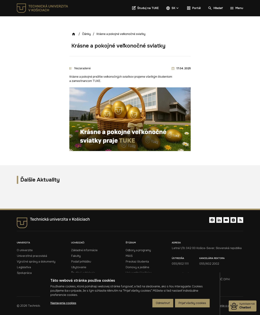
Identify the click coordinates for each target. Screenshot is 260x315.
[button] (173, 8)
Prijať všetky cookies (192, 303)
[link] (42, 8)
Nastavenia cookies (63, 303)
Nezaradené (82, 68)
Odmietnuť (163, 303)
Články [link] (86, 34)
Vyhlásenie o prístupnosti (226, 306)
